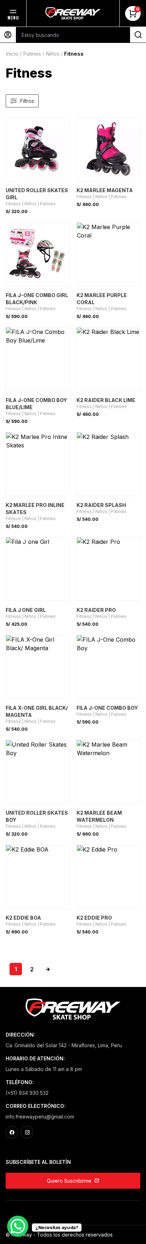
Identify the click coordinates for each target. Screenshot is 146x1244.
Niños (53, 53)
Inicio (12, 53)
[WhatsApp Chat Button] (17, 1226)
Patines (32, 53)
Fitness (13, 203)
